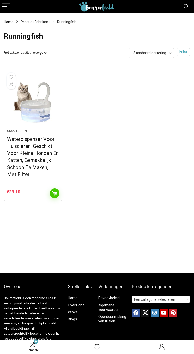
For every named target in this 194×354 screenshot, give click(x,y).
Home (8, 22)
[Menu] (6, 6)
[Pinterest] (173, 313)
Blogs (72, 319)
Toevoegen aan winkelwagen (54, 193)
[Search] (186, 6)
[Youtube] (164, 313)
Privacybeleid (109, 298)
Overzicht (76, 305)
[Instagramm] (155, 313)
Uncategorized (18, 131)
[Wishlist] (97, 347)
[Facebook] (136, 313)
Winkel (73, 312)
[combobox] (161, 299)
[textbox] (161, 299)
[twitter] (145, 313)
